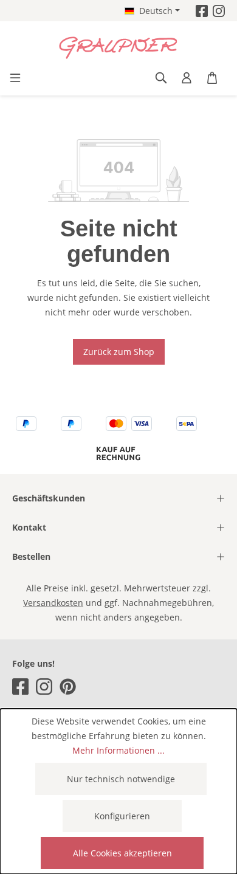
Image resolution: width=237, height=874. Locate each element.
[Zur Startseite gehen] (118, 48)
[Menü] (15, 78)
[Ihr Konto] (186, 78)
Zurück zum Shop (118, 351)
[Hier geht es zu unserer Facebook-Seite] (202, 10)
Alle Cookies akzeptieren (122, 853)
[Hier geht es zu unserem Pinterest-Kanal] (68, 686)
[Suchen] (161, 78)
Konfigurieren (122, 816)
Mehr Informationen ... (118, 750)
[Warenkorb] (212, 78)
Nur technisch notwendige (121, 779)
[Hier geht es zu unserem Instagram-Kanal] (219, 10)
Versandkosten (53, 602)
